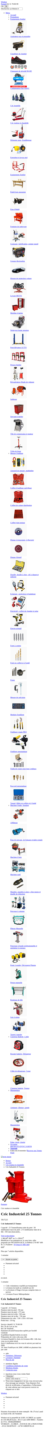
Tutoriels (13, 1149)
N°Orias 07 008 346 (21, 1245)
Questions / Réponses (14, 1356)
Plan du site (10, 1360)
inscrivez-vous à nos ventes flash (18, 1374)
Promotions (14, 17)
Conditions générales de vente (17, 1366)
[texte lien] (6, 1157)
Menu (8, 13)
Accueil (13, 15)
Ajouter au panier (11, 1259)
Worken (4, 2)
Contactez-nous (11, 1370)
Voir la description (7, 1236)
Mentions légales (12, 1368)
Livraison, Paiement (13, 1358)
